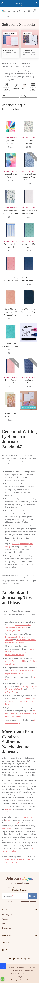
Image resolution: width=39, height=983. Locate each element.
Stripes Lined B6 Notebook (10, 245)
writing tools (17, 822)
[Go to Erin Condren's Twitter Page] (21, 959)
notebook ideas (7, 859)
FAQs (4, 923)
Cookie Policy (31, 967)
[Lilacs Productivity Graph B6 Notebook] (10, 196)
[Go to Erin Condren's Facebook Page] (10, 959)
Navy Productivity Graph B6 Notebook (28, 279)
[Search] (24, 11)
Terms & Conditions (25, 901)
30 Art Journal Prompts (20, 721)
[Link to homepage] (8, 11)
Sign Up (32, 896)
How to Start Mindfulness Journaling (19, 650)
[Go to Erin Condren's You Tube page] (18, 959)
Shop (4, 950)
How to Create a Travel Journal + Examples (20, 678)
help (4, 910)
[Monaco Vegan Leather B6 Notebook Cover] (10, 331)
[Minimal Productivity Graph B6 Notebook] (28, 196)
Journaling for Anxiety (13, 630)
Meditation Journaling (23, 624)
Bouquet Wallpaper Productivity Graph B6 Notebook (28, 177)
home (3, 17)
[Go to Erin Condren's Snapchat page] (29, 959)
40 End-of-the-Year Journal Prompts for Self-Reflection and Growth (21, 713)
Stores (5, 943)
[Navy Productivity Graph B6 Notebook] (28, 263)
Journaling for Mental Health (16, 627)
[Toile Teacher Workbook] (28, 126)
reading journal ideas (9, 862)
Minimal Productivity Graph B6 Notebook (29, 212)
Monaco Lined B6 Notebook (28, 245)
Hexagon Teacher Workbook (10, 175)
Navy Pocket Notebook (28, 381)
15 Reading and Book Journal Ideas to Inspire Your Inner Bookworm (20, 672)
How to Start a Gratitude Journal (20, 653)
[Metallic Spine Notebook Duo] (10, 399)
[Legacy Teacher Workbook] (10, 126)
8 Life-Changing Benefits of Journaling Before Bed (21, 687)
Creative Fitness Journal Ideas (16, 661)
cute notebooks (29, 817)
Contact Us (6, 928)
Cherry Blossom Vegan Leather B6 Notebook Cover (10, 312)
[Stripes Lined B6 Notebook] (10, 230)
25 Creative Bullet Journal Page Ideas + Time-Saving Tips (20, 641)
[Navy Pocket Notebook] (28, 366)
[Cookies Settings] (2, 979)
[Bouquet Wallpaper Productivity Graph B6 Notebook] (28, 160)
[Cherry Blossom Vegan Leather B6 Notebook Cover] (10, 297)
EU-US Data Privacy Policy (15, 970)
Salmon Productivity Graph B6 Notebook (10, 279)
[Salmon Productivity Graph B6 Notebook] (10, 263)
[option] (10, 44)
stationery (9, 809)
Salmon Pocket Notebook (10, 381)
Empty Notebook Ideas (28, 698)
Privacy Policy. (33, 901)
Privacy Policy (20, 967)
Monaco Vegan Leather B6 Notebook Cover (10, 346)
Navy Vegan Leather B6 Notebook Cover (28, 310)
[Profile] (18, 11)
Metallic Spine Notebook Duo (10, 415)
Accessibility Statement (20, 977)
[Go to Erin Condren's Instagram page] (14, 959)
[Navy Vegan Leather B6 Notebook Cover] (28, 297)
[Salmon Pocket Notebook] (10, 366)
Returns (5, 919)
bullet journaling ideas (22, 859)
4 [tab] (21, 5)
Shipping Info (7, 914)
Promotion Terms (29, 970)
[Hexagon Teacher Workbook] (10, 160)
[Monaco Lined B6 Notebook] (28, 230)
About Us (6, 936)
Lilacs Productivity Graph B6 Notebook (10, 212)
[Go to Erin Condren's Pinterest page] (25, 959)
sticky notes (6, 828)
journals (8, 820)
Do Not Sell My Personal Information (20, 974)
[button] (2, 3)
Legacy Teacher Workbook (10, 142)
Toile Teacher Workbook (28, 142)
